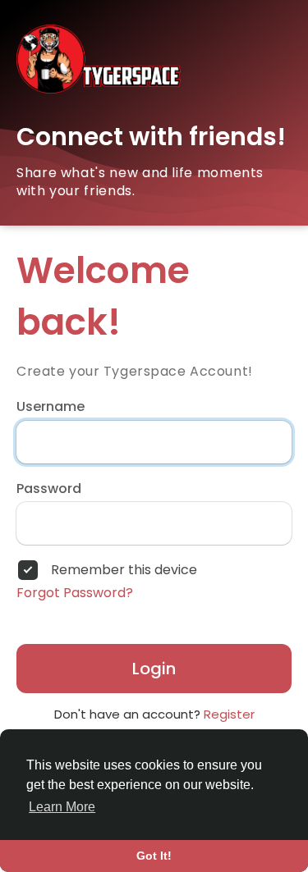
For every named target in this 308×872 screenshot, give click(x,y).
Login (154, 668)
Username (50, 407)
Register (229, 714)
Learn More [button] (62, 807)
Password (48, 489)
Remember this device (124, 570)
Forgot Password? (74, 593)
